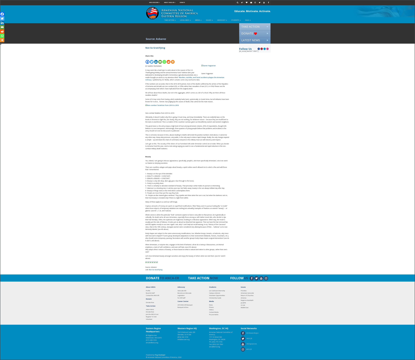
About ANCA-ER (169, 2)
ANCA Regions (154, 2)
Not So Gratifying (155, 270)
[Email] (251, 2)
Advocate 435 (182, 291)
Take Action (169, 20)
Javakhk (243, 303)
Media (197, 20)
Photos (211, 307)
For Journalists (213, 314)
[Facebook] (147, 61)
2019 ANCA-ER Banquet (185, 305)
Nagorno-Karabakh (247, 300)
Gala (247, 20)
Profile (148, 291)
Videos (211, 310)
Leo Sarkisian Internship (217, 291)
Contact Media (214, 312)
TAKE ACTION (250, 27)
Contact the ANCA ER (152, 295)
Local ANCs (185, 20)
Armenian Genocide (247, 293)
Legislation (181, 295)
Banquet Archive (183, 307)
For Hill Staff (181, 298)
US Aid (243, 305)
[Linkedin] (156, 61)
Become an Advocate (184, 293)
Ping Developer (160, 355)
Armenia (243, 298)
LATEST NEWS (250, 40)
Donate (182, 2)
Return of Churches (247, 295)
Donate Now (150, 302)
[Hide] (1, 44)
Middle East (244, 307)
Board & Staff (150, 293)
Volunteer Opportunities (217, 295)
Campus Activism (214, 293)
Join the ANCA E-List (152, 314)
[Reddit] (168, 61)
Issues (209, 20)
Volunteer (149, 319)
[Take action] (242, 2)
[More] (173, 61)
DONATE (247, 33)
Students (235, 20)
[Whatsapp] (164, 61)
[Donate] (246, 2)
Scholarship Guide (215, 298)
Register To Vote (151, 317)
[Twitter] (152, 61)
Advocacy (221, 20)
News (211, 305)
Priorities (244, 291)
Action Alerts (150, 309)
